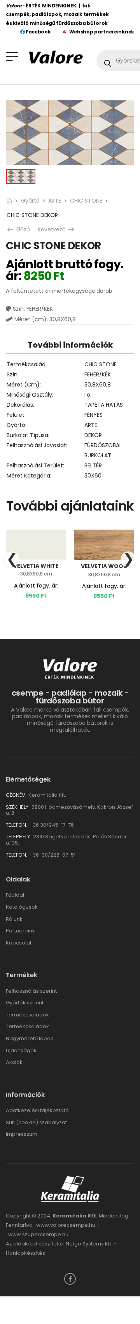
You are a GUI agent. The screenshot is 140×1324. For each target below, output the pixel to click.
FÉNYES (93, 415)
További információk (70, 344)
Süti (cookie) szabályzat (36, 1122)
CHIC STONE (86, 201)
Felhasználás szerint (31, 991)
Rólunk (14, 919)
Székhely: (18, 807)
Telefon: (16, 825)
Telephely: (18, 836)
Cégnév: (16, 795)
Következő (56, 229)
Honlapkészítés (25, 1253)
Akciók (14, 1062)
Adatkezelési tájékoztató (37, 1110)
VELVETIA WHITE (36, 566)
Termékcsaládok (27, 1014)
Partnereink (20, 930)
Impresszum (21, 1134)
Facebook (37, 31)
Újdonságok (21, 1050)
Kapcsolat (19, 942)
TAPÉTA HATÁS (103, 405)
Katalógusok (22, 907)
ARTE (54, 201)
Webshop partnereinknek (101, 31)
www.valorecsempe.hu (65, 1225)
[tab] (70, 344)
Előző (21, 229)
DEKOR (93, 435)
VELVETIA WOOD (104, 566)
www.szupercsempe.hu (38, 1234)
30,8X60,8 (97, 384)
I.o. (87, 395)
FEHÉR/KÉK (97, 374)
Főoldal (15, 895)
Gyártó (30, 201)
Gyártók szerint (25, 1002)
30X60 (93, 475)
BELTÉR (93, 465)
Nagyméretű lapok (29, 1038)
